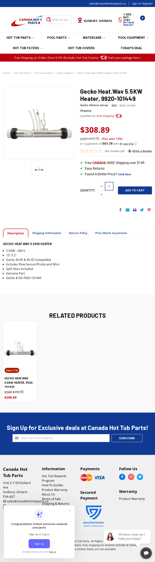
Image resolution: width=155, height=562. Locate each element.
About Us (48, 494)
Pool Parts (57, 37)
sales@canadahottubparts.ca (107, 3)
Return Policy (78, 233)
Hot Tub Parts (19, 37)
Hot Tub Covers (81, 48)
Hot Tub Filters (26, 48)
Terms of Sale (51, 499)
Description (15, 233)
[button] (116, 144)
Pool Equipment (132, 37)
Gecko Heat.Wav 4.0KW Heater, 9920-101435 (18, 382)
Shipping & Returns (55, 504)
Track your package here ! (124, 58)
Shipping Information (46, 233)
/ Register (147, 3)
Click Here (124, 174)
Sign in (136, 3)
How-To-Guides (52, 485)
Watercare (92, 37)
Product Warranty (54, 490)
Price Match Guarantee (111, 233)
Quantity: (87, 190)
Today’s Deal (131, 48)
